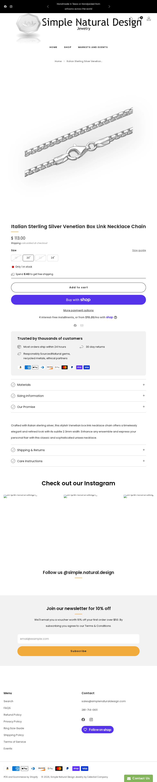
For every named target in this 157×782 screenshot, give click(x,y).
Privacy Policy (13, 721)
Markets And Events (93, 47)
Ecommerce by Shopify (25, 777)
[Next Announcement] (109, 6)
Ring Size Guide (14, 728)
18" (16, 257)
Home (53, 47)
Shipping (16, 243)
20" (28, 257)
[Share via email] (82, 326)
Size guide (139, 250)
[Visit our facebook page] (5, 6)
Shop (67, 47)
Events (8, 748)
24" (52, 257)
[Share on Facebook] (75, 326)
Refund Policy (12, 715)
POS (6, 777)
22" (40, 257)
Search (8, 701)
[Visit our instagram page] (11, 6)
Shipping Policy (14, 735)
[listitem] (78, 6)
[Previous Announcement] (47, 6)
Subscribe (78, 651)
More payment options (78, 310)
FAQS (7, 708)
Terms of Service (15, 742)
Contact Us (140, 778)
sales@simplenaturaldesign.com (104, 701)
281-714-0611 (90, 710)
